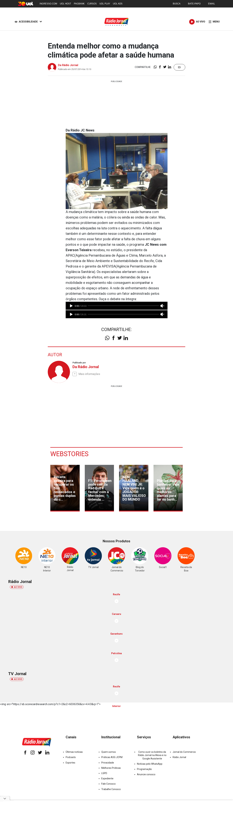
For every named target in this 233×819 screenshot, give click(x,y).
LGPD (104, 773)
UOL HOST (65, 3)
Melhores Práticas (111, 768)
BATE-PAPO (194, 3)
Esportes (70, 762)
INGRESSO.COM (48, 3)
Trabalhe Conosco (111, 789)
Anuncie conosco (146, 774)
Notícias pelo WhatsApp (149, 763)
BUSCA (176, 3)
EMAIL (211, 3)
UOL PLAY (104, 3)
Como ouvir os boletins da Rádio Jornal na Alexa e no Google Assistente (152, 755)
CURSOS (92, 3)
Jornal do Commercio (184, 752)
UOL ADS (117, 3)
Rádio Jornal (179, 757)
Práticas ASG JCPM (111, 757)
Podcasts (71, 757)
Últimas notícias (74, 752)
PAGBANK (79, 3)
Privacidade (107, 762)
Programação (144, 769)
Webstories (69, 454)
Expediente (107, 778)
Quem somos (108, 752)
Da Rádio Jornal (68, 65)
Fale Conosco (108, 783)
